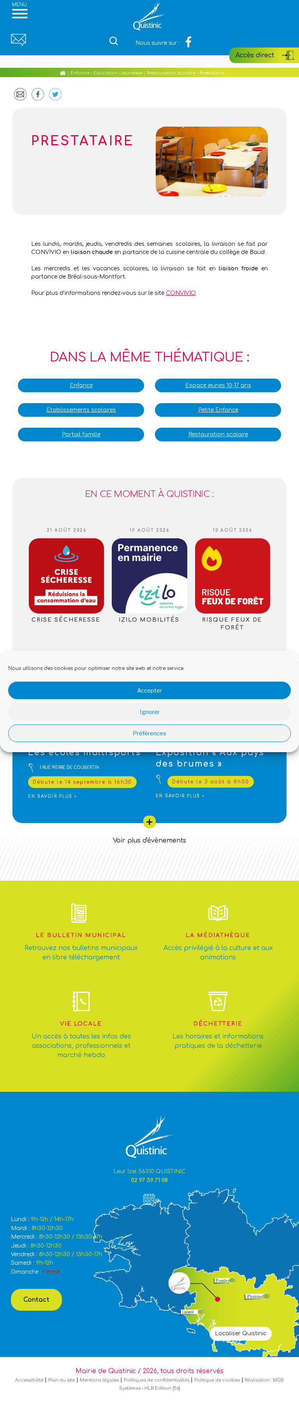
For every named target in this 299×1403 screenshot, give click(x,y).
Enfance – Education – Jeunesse (106, 73)
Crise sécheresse (66, 620)
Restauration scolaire (171, 73)
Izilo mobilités (149, 620)
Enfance (81, 385)
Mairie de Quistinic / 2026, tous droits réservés (149, 1371)
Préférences (149, 733)
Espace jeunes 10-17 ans (218, 385)
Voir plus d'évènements (149, 840)
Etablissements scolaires (81, 410)
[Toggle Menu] (20, 13)
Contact (36, 1299)
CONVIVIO (181, 293)
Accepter (149, 690)
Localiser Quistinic (240, 1333)
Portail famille (81, 434)
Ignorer (150, 712)
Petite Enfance (218, 410)
